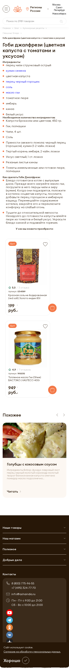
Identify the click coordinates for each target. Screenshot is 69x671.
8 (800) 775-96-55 (23, 583)
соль (9, 87)
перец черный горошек (23, 81)
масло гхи (13, 92)
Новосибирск (59, 13)
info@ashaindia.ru (23, 594)
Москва (56, 4)
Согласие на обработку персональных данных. (32, 651)
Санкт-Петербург (59, 8)
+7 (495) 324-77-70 (24, 587)
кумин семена (16, 70)
